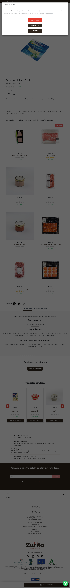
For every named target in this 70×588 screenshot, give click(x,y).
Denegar (35, 30)
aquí (51, 13)
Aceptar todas (35, 20)
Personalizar (35, 25)
